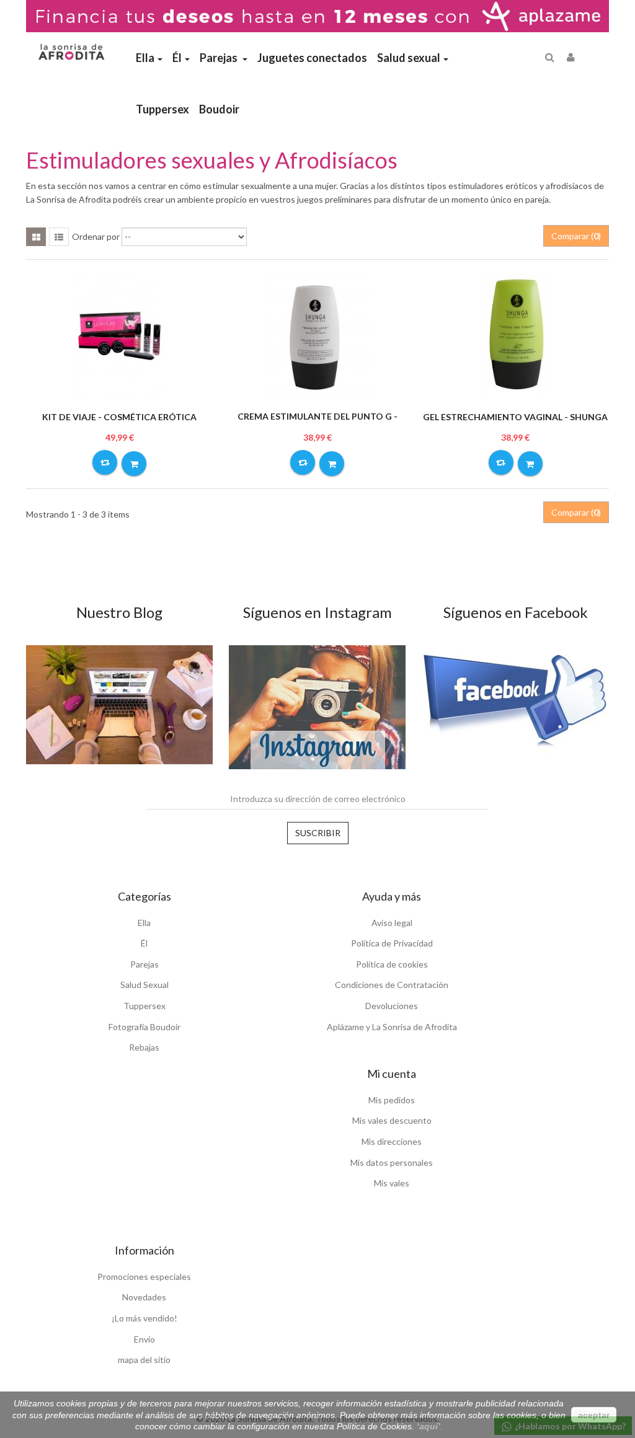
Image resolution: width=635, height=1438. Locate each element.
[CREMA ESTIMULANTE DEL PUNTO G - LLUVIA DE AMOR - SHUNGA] (317, 334)
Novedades (144, 1297)
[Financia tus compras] (317, 15)
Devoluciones (391, 1005)
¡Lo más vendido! (144, 1318)
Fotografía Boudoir (144, 1026)
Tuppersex (144, 1005)
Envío (144, 1339)
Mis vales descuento (392, 1120)
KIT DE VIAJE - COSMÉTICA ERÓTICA (119, 417)
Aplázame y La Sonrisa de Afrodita (392, 1026)
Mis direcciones (392, 1141)
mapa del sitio (144, 1359)
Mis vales (391, 1183)
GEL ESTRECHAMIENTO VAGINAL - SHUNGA (515, 417)
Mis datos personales (391, 1162)
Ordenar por (96, 236)
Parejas (144, 964)
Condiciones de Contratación (391, 984)
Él (144, 943)
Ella (144, 922)
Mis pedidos (391, 1100)
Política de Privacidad (392, 943)
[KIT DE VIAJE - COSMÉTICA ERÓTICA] (119, 334)
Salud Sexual (144, 984)
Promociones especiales (144, 1276)
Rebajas (144, 1047)
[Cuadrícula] (36, 236)
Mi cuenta (391, 1073)
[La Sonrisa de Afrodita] (70, 47)
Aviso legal (391, 922)
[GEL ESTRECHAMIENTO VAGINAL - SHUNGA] (515, 334)
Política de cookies (392, 964)
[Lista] (59, 236)
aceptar (594, 1415)
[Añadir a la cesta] (134, 463)
